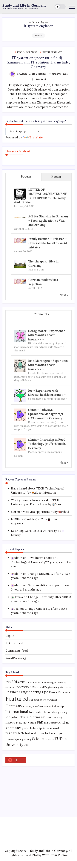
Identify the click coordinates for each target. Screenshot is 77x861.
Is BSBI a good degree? (27, 519)
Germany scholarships (51, 706)
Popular (26, 176)
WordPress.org (15, 658)
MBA (19, 722)
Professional (51, 728)
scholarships (51, 733)
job (7, 717)
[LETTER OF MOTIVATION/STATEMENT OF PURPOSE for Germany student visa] (20, 194)
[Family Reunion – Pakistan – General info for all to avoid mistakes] (20, 240)
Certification (34, 682)
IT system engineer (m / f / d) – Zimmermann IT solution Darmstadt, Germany (38, 62)
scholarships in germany (18, 739)
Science (39, 738)
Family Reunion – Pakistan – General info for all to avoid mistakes (47, 243)
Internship (36, 712)
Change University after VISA (47, 574)
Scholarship (31, 733)
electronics (65, 687)
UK (66, 739)
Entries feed (14, 643)
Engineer (12, 692)
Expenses (64, 692)
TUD (59, 738)
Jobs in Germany (31, 717)
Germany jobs (30, 706)
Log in (9, 635)
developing (47, 682)
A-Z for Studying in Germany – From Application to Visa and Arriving (48, 220)
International (16, 711)
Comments (41, 314)
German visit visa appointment (32, 512)
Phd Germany (51, 722)
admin (23, 74)
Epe (45, 692)
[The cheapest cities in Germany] (20, 264)
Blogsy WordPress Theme (50, 855)
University (14, 744)
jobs (14, 717)
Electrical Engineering (45, 687)
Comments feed (16, 650)
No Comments (39, 74)
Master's (10, 722)
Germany (13, 705)
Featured (17, 698)
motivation (29, 722)
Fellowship (35, 699)
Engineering (31, 692)
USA (26, 744)
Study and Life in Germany (24, 5)
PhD (40, 722)
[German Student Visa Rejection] (20, 281)
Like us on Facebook (17, 151)
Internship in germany (55, 712)
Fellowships (50, 699)
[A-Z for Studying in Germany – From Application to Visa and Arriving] (20, 217)
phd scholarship (32, 728)
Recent (56, 176)
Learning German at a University (34, 530)
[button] (60, 6)
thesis (50, 739)
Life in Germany (53, 717)
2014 (15, 681)
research (12, 733)
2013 (8, 682)
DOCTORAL (24, 687)
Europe (53, 692)
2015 (23, 682)
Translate (36, 137)
